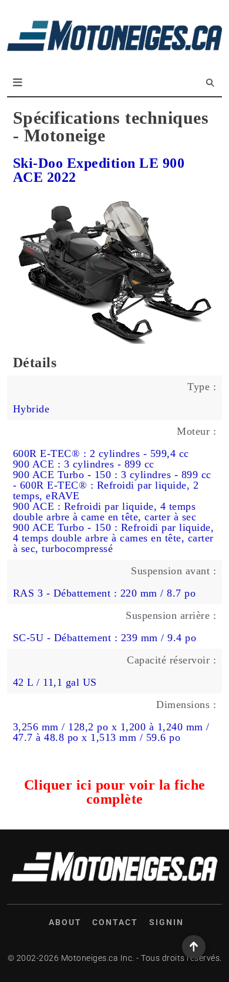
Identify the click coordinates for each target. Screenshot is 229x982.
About (65, 922)
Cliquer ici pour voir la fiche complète (115, 792)
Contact (115, 922)
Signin (166, 922)
